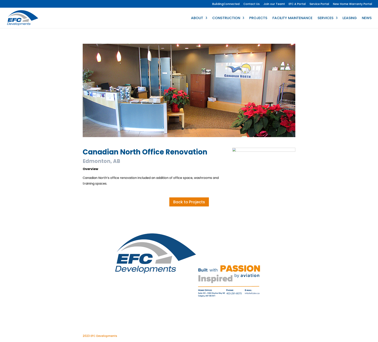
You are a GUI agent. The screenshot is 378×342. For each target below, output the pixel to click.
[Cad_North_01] (189, 137)
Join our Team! (274, 4)
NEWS (367, 18)
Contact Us (251, 4)
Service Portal (319, 4)
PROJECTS (258, 18)
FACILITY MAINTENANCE (292, 18)
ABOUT (197, 18)
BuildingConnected (226, 4)
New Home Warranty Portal (352, 4)
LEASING (350, 18)
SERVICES (326, 18)
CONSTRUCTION (226, 18)
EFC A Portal (297, 4)
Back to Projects (189, 202)
